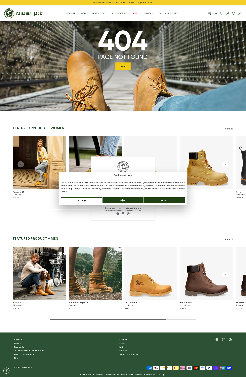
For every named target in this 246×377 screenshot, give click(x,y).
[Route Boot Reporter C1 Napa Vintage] (95, 273)
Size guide (19, 347)
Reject (123, 200)
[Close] (151, 160)
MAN (83, 13)
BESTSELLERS (98, 13)
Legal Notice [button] (85, 374)
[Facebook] (117, 213)
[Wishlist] (222, 13)
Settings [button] (161, 374)
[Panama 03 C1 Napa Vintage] (39, 273)
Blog (16, 358)
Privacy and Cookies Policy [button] (106, 374)
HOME (123, 66)
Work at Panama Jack (129, 354)
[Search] (234, 13)
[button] (21, 164)
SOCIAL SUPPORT (168, 13)
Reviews (123, 350)
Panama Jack (26, 367)
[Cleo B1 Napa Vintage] (206, 162)
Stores (122, 343)
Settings (81, 200)
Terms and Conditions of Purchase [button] (138, 374)
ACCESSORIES (119, 13)
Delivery (18, 339)
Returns (17, 343)
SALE (135, 13)
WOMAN (70, 13)
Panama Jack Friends (24, 354)
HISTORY (148, 13)
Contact (123, 339)
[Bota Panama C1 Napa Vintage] (150, 273)
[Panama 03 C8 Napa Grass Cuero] (206, 273)
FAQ (121, 347)
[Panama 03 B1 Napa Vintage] (39, 162)
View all (229, 129)
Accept (164, 200)
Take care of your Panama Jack (29, 350)
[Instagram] (123, 213)
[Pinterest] (128, 213)
